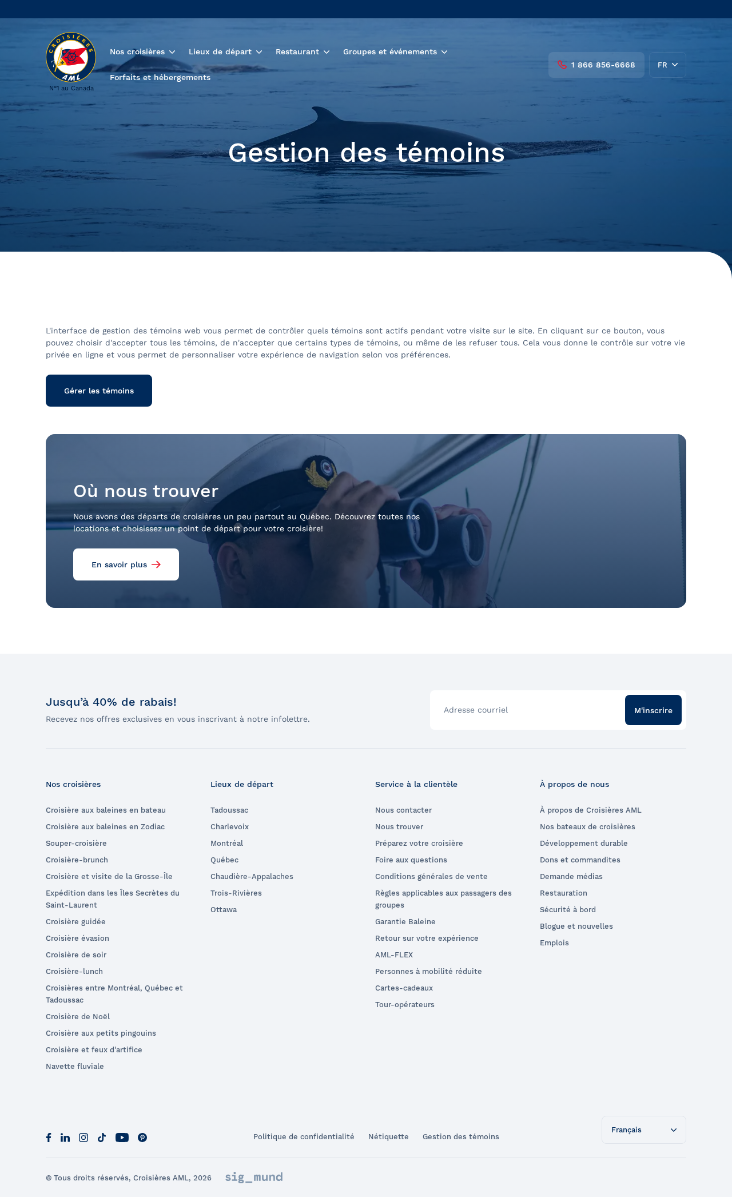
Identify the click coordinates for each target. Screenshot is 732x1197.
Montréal (226, 843)
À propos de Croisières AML (591, 810)
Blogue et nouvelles (576, 926)
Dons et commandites (580, 860)
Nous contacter (403, 810)
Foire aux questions (411, 860)
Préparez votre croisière (419, 843)
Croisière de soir (76, 955)
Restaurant (297, 51)
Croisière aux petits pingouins (101, 1033)
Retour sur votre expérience (427, 938)
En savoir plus (119, 564)
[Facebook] (48, 1136)
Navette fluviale (75, 1066)
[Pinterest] (142, 1136)
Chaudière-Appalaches (251, 876)
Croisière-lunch (74, 971)
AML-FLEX (394, 955)
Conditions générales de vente (431, 876)
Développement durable (584, 843)
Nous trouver (399, 826)
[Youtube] (122, 1136)
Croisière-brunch (77, 860)
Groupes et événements (390, 51)
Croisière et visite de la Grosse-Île (109, 876)
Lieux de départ (220, 51)
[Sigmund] (254, 1177)
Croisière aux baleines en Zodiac (105, 826)
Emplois (554, 942)
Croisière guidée (76, 921)
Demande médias (571, 876)
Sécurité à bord (568, 909)
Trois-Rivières (236, 893)
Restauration (563, 893)
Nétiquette (388, 1136)
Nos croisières (137, 51)
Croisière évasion (77, 938)
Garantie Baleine (405, 921)
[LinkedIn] (65, 1136)
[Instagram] (83, 1136)
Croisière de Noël (78, 1016)
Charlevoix (229, 826)
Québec (224, 860)
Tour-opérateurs (405, 1004)
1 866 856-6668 (603, 64)
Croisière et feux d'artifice (94, 1049)
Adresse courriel (476, 709)
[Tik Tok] (102, 1136)
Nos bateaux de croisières (587, 826)
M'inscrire (653, 710)
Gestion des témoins (461, 1136)
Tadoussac (229, 810)
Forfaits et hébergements (160, 77)
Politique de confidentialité (304, 1136)
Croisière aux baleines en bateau (106, 810)
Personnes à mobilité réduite (428, 971)
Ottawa (223, 909)
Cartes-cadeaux (404, 988)
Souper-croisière (76, 843)
